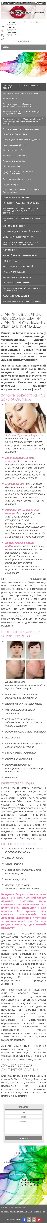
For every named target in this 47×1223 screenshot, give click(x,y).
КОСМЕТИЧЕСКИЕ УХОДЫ (14, 272)
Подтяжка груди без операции (17, 179)
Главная (4, 67)
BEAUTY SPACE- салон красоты (16, 282)
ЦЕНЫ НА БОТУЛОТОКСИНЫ (16, 197)
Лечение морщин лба (13, 150)
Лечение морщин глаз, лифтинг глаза (20, 93)
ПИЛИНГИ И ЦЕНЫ (11, 261)
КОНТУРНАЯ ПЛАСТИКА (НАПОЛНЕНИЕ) (21, 203)
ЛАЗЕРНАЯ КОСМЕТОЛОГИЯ (16, 296)
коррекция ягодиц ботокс (14, 145)
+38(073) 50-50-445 (12, 35)
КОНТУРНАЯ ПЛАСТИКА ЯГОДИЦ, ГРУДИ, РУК (21, 219)
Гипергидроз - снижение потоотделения (21, 139)
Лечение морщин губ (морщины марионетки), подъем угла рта (18, 105)
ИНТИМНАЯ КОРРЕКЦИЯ (14, 226)
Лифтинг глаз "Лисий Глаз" (15, 155)
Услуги (14, 67)
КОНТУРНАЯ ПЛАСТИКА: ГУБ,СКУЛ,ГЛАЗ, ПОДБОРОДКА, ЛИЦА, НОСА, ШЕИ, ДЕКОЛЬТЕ (21, 210)
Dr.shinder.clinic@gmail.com (34, 22)
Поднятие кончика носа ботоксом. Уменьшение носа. (19, 172)
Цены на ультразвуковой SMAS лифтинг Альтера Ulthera (21, 190)
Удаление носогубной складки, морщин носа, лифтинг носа (21, 112)
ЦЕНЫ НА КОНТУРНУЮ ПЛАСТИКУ (18, 237)
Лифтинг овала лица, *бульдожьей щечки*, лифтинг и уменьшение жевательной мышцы (23, 121)
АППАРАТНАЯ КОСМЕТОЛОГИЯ (17, 277)
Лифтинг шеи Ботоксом (14, 161)
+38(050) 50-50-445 (12, 30)
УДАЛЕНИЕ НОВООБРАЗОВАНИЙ (18, 266)
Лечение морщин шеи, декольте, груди (21, 129)
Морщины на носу (11, 166)
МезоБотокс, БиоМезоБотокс (16, 134)
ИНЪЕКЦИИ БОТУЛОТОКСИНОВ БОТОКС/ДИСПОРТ (21, 70)
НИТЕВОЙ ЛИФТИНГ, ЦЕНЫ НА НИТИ (20, 255)
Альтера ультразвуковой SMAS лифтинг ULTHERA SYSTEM (21, 289)
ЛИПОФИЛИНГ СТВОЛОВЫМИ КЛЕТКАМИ (22, 301)
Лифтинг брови (10, 98)
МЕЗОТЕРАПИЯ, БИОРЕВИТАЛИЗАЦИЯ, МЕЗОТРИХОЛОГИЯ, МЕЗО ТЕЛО (20, 243)
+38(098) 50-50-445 (12, 24)
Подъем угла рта (10, 184)
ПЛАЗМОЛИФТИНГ (11, 250)
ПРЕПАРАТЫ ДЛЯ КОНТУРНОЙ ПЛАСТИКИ (22, 231)
